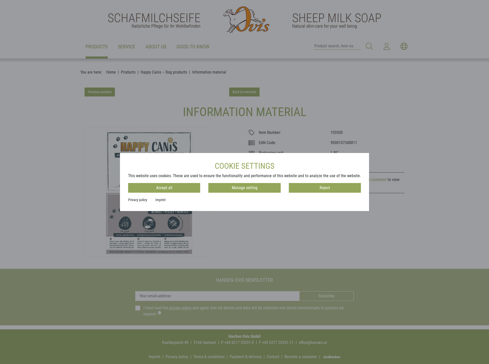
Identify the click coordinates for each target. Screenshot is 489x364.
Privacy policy (137, 200)
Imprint (160, 200)
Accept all (164, 187)
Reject (325, 187)
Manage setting (244, 187)
